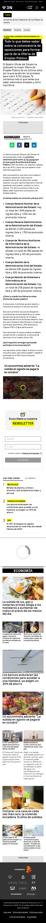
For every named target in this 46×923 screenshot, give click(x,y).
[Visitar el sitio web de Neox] (33, 877)
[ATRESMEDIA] (23, 869)
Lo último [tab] (30, 478)
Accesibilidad (31, 917)
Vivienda (17, 30)
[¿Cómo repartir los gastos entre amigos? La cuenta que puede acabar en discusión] (12, 830)
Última (30, 7)
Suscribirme (23, 460)
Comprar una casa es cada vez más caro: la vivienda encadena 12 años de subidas (22, 814)
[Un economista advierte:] (23, 703)
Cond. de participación (18, 917)
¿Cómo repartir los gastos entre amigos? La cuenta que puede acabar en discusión (11, 841)
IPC (9, 520)
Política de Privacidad (31, 453)
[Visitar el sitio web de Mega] (23, 883)
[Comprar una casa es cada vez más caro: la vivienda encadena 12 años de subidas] (23, 797)
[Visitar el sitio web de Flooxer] (31, 894)
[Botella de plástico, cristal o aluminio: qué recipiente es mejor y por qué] (34, 736)
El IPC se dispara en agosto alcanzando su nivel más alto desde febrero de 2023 (24, 526)
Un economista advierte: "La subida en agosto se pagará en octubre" (21, 369)
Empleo (27, 30)
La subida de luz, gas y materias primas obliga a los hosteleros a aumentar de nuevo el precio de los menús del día (22, 607)
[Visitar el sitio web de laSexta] (23, 877)
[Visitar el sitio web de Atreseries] (33, 883)
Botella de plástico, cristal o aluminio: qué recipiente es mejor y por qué (24, 490)
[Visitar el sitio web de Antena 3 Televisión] (12, 877)
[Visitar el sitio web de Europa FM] (23, 888)
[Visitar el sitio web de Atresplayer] (18, 894)
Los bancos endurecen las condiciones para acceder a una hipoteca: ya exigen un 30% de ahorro (22, 508)
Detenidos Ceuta (9, 1)
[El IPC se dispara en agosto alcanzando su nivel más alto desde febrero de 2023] (12, 736)
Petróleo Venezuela (31, 1)
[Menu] (43, 7)
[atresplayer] (37, 7)
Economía (23, 570)
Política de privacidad (20, 912)
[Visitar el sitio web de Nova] (12, 883)
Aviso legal (7, 912)
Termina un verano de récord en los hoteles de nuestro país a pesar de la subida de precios (33, 637)
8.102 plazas (29, 159)
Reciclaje (12, 484)
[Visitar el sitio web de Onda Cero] (12, 888)
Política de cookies (36, 912)
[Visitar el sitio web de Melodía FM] (33, 888)
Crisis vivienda (16, 501)
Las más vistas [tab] (11, 478)
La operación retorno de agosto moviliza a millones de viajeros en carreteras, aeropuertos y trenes (11, 638)
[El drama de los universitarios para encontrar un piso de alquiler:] (34, 830)
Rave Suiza (19, 1)
